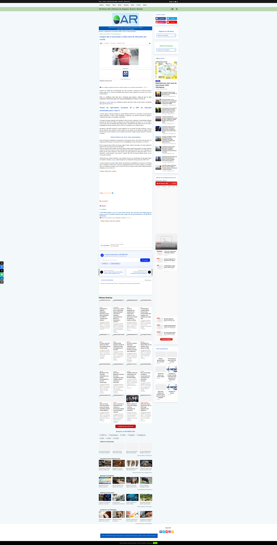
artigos (114, 212)
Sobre (122, 29)
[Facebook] (2, 267)
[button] (176, 9)
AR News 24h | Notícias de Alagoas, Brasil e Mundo (121, 9)
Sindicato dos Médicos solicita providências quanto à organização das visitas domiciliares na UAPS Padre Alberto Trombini (169, 139)
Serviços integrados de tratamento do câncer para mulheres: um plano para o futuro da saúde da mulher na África (169, 259)
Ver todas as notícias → (166, 339)
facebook (162, 18)
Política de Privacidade (112, 1)
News (169, 186)
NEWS (123, 79)
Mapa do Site (127, 1)
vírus (109, 92)
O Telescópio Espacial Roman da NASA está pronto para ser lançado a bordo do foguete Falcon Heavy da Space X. (169, 158)
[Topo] (2, 263)
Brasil (114, 5)
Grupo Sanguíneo (117, 34)
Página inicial (103, 34)
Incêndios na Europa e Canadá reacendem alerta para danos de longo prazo (172, 376)
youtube (173, 22)
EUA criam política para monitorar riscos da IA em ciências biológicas (160, 394)
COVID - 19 (109, 34)
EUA (173, 186)
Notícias (102, 5)
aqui (145, 87)
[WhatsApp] (2, 274)
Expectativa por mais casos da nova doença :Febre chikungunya (166, 85)
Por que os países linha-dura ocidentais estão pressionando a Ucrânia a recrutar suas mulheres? (170, 333)
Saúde (132, 5)
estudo (108, 102)
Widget (145, 5)
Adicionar (125, 245)
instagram (161, 22)
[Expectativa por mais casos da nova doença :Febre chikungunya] (166, 70)
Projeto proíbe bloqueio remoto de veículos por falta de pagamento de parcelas (170, 326)
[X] (2, 270)
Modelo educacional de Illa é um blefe (160, 360)
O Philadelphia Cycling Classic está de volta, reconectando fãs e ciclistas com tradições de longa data (169, 266)
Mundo (119, 5)
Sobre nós (120, 1)
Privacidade (131, 29)
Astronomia (164, 186)
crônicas (113, 159)
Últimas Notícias (108, 193)
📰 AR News (162, 183)
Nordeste (126, 5)
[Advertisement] (125, 182)
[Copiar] (2, 282)
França (158, 186)
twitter (173, 18)
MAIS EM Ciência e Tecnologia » (144, 455)
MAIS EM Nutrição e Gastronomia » (144, 523)
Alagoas (108, 5)
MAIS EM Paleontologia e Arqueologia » (142, 472)
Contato (104, 1)
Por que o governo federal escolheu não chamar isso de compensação (169, 319)
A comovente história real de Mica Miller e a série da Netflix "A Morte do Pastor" (169, 93)
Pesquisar (145, 260)
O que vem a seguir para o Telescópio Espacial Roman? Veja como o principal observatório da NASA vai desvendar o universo (170, 252)
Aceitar (155, 543)
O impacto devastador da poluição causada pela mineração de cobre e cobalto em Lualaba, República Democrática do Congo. (169, 119)
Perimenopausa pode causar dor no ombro (172, 360)
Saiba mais (149, 543)
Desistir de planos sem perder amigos (160, 375)
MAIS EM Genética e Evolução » (144, 506)
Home (100, 1)
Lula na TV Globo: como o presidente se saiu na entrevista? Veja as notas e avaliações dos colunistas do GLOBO (169, 101)
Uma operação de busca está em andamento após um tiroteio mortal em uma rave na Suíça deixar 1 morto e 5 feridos (169, 110)
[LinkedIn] (2, 278)
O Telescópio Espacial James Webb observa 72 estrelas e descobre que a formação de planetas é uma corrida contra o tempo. (169, 129)
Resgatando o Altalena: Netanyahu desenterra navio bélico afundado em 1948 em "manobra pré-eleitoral (166, 245)
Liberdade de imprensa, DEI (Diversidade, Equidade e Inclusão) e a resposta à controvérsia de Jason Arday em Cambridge (169, 149)
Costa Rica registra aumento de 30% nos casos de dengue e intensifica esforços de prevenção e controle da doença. (169, 167)
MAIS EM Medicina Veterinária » (144, 489)
